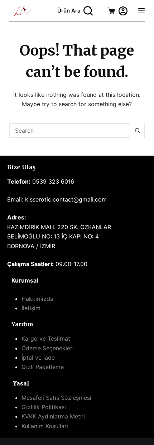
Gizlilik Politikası (43, 407)
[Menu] (141, 11)
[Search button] (137, 130)
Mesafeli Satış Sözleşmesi (56, 397)
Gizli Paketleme (42, 366)
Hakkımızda (37, 298)
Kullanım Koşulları (44, 426)
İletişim (30, 308)
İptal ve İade (38, 357)
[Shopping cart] (111, 10)
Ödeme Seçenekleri (47, 348)
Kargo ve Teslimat (45, 338)
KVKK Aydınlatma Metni (53, 416)
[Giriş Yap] (123, 10)
